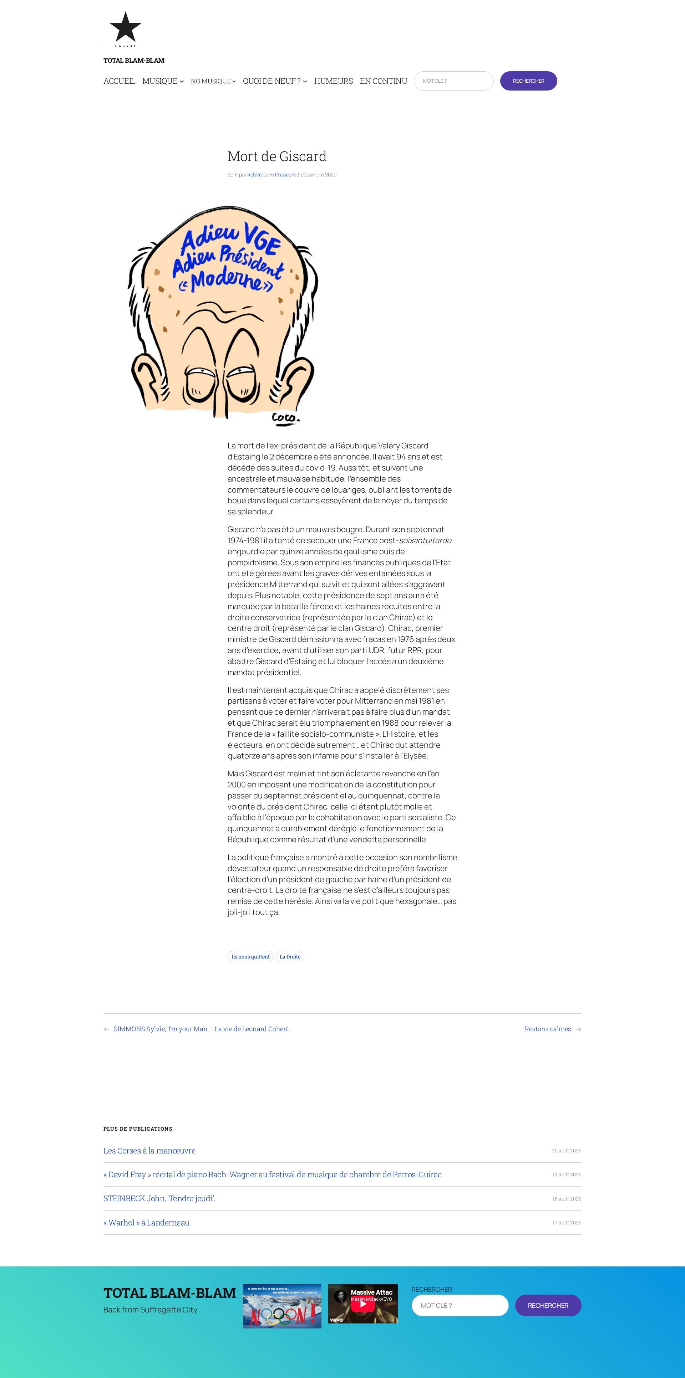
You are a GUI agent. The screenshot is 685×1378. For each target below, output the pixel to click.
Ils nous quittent (251, 956)
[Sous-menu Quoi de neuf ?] (305, 81)
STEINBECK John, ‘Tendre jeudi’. (159, 1198)
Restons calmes (548, 1028)
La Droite (290, 956)
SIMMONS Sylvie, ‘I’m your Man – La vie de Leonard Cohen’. (202, 1028)
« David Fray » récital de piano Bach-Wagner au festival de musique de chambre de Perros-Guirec (272, 1174)
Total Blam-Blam (133, 60)
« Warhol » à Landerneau (146, 1222)
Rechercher (528, 80)
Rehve (254, 174)
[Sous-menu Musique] (181, 81)
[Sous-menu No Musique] (234, 81)
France (283, 174)
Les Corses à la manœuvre (149, 1150)
